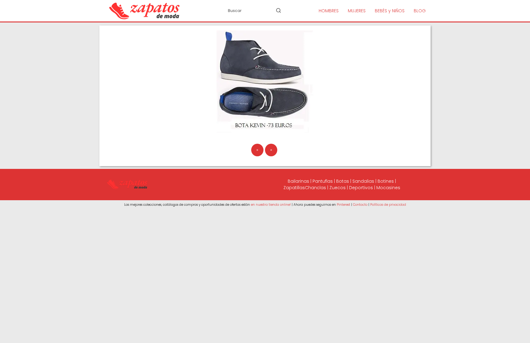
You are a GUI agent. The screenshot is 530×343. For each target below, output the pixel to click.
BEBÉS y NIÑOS (390, 11)
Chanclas (315, 188)
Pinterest (343, 204)
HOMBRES (329, 11)
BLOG (420, 11)
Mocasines (388, 188)
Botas (342, 181)
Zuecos (337, 188)
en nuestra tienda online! (271, 204)
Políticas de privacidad (388, 204)
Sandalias (363, 181)
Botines (386, 181)
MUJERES (357, 11)
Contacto (360, 204)
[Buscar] (278, 10)
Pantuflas (323, 181)
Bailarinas (298, 181)
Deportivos (361, 188)
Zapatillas (294, 188)
